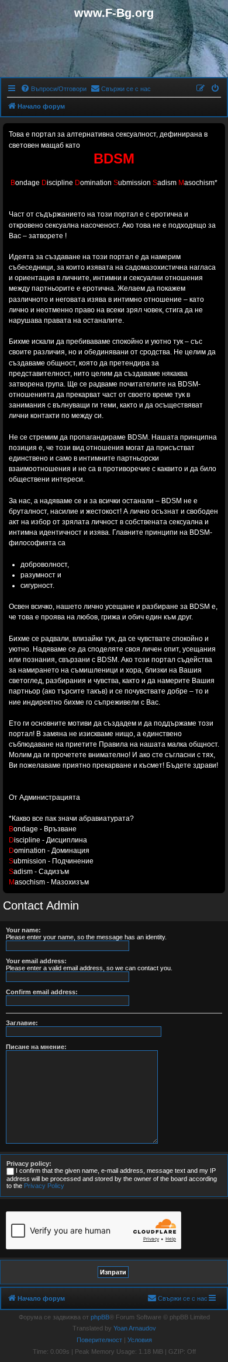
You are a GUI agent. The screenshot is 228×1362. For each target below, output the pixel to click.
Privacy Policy (44, 1185)
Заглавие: (22, 1022)
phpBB (100, 1317)
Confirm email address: (42, 991)
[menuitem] (53, 89)
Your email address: (36, 960)
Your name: (23, 929)
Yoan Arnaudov (134, 1328)
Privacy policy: (28, 1163)
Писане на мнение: (36, 1046)
